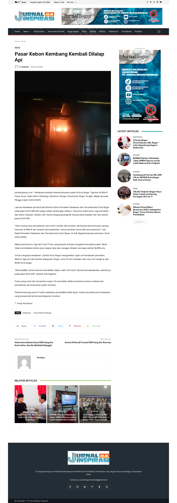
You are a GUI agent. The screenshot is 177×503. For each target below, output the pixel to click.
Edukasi (62, 411)
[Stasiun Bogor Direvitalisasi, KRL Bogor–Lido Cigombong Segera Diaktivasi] (30, 404)
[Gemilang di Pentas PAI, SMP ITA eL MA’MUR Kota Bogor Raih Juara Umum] (95, 404)
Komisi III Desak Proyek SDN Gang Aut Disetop (88, 342)
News (23, 41)
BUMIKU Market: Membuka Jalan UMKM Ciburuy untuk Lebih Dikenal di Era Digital (62, 417)
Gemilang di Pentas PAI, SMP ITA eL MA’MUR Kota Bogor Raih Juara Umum (95, 417)
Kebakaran (27, 313)
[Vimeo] (157, 2)
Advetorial (30, 409)
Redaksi (25, 67)
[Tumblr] (99, 486)
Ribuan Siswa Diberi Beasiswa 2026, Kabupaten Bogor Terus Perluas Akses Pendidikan (147, 211)
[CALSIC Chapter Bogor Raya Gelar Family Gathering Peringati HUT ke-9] (124, 193)
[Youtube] (160, 2)
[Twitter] (154, 2)
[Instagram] (150, 2)
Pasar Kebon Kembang (42, 313)
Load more (139, 222)
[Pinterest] (92, 486)
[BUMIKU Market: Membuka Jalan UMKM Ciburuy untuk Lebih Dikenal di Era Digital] (63, 404)
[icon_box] (72, 2)
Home (17, 41)
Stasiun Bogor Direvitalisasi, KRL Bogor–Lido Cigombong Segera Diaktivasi (30, 416)
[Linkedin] (85, 486)
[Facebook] (147, 2)
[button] (159, 31)
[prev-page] (16, 427)
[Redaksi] (17, 67)
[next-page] (21, 427)
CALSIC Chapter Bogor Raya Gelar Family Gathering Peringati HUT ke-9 (147, 194)
